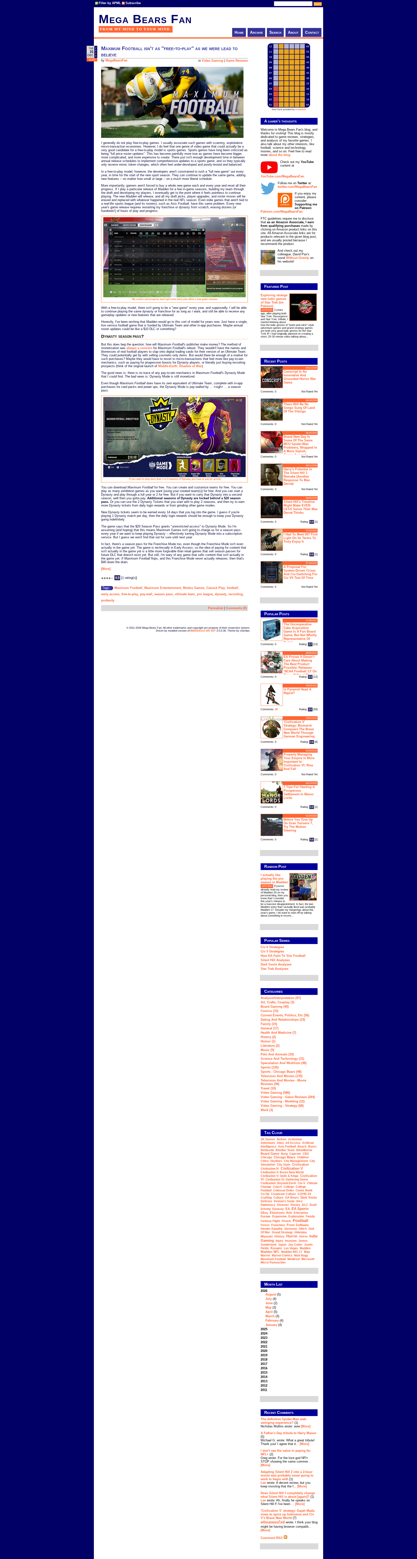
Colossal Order (283, 1190)
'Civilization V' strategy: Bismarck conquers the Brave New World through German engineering (299, 729)
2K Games (268, 1139)
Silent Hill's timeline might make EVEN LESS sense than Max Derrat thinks (301, 507)
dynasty (220, 594)
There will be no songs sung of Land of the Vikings (299, 407)
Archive (256, 32)
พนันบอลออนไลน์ (273, 1522)
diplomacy (268, 1205)
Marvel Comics (282, 1255)
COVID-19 (304, 1194)
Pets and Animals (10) (277, 1054)
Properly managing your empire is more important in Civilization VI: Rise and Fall (299, 762)
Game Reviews (237, 60)
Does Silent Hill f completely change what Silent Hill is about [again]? (288, 1494)
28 (276, 709)
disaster (283, 1205)
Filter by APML (110, 3)
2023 (264, 1338)
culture (278, 1197)
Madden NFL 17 (291, 1252)
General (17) (269, 1028)
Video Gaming (212, 60)
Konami (276, 1248)
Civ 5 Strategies (272, 951)
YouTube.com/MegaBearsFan (282, 176)
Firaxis (286, 1221)
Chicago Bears (284, 1157)
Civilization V (292, 1168)
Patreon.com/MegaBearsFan (282, 211)
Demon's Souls (284, 1201)
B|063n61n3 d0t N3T (203, 630)
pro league (205, 594)
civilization (300, 1164)
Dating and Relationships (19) (283, 1019)
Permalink (215, 608)
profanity (107, 600)
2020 (264, 1351)
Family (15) (269, 1024)
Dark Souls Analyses (276, 964)
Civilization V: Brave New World (282, 1172)
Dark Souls (308, 1197)
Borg (284, 1153)
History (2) (268, 1037)
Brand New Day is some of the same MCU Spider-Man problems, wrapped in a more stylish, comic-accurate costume (289, 445)
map (307, 1252)
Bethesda (267, 1150)
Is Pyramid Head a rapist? (297, 691)
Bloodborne (304, 1150)
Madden (305, 1248)
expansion (279, 1216)
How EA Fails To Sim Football (283, 956)
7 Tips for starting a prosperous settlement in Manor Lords (299, 792)
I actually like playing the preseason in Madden (274, 878)
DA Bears (292, 1197)
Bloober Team (285, 1150)
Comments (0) (236, 608)
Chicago (266, 1157)
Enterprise (301, 1213)
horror (292, 1236)
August (270, 1294)
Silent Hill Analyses (275, 960)
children (303, 1157)
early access (110, 594)
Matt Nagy (301, 1255)
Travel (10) (268, 1088)
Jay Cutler (295, 1244)
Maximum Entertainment (162, 588)
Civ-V (301, 1183)
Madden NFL (270, 1252)
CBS (306, 1153)
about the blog (279, 155)
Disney (295, 1205)
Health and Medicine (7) (278, 1032)
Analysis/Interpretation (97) (281, 998)
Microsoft (307, 1259)
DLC (305, 1205)
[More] (106, 569)
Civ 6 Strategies (272, 947)
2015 (264, 1372)
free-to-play (129, 594)
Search (275, 32)
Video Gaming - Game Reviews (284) (288, 1097)
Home (239, 32)
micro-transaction (273, 1262)
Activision (295, 1139)
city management (296, 1161)
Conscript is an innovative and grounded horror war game (300, 377)
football (232, 588)
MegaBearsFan (116, 60)
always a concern (139, 348)
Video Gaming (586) (275, 1092)
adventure (268, 1143)
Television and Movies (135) (281, 1076)
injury (279, 1240)
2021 (264, 1346)
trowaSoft (300, 109)
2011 (264, 1390)
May (268, 1307)
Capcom (295, 1153)
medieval (293, 1259)
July (268, 1299)
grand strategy (282, 1232)
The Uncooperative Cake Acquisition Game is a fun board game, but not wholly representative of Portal (300, 633)
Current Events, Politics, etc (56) (285, 1015)
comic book (304, 1190)
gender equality (272, 1228)
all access (292, 1143)
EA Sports (300, 1209)
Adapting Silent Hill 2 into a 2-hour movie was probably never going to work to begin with (287, 1475)
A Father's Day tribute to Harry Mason (288, 1433)
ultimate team (185, 594)
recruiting (235, 594)
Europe (266, 1216)
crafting (266, 1197)
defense (266, 1201)
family (310, 1216)
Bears (312, 1146)
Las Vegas (291, 1248)
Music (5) (267, 1050)
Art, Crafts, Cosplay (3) (277, 1002)
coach (277, 1186)
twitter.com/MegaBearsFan (297, 187)
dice (299, 1201)
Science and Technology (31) (282, 1058)
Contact (312, 32)
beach (302, 1146)
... (307, 336)
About (293, 32)
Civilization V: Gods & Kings (280, 1176)
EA (287, 1209)
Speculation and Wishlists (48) (283, 1063)
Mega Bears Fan (145, 19)
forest (265, 1225)
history (279, 1236)
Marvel (265, 1255)
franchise (278, 1225)
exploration (296, 1216)
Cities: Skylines (271, 1161)
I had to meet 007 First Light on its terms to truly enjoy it (301, 538)
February (272, 1320)
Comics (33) (269, 1011)
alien (280, 1143)
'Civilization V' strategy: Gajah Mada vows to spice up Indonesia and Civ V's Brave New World (287, 1514)
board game (270, 1153)
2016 (264, 1368)
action (281, 1139)
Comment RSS (272, 1538)
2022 (264, 1342)
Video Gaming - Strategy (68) (282, 1105)
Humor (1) (268, 1041)
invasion (291, 1240)
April (269, 1312)
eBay (264, 1213)
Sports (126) (269, 1067)
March (270, 1316)
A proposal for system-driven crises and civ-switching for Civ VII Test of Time (300, 572)
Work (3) (267, 1110)
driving (266, 1209)
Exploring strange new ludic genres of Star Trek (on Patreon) (274, 300)
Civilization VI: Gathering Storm (286, 1179)
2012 (264, 1385)
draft (313, 1205)
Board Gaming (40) (275, 1006)
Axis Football (287, 1146)
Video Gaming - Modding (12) (283, 1101)
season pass (163, 594)
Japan (282, 1244)
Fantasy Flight (270, 1221)
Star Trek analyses (274, 969)
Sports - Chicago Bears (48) (281, 1071)
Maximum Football (128, 588)
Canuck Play (215, 588)
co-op (265, 1194)
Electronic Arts (281, 1213)
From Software (298, 1225)
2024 (264, 1333)
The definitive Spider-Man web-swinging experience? (284, 1420)
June (269, 1303)
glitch (303, 1228)
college (289, 1186)
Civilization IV (270, 1168)
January (271, 1325)
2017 (264, 1364)
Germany (290, 1228)
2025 (264, 1329)
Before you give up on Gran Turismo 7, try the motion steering (298, 825)
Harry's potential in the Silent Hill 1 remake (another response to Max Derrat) (298, 476)
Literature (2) (270, 1045)
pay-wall (146, 594)
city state (283, 1164)
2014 (264, 1377)
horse (303, 1236)
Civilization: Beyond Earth (278, 1183)
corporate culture (283, 1194)
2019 (264, 1355)
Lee (263, 1483)
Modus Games (193, 588)
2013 (264, 1381)
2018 (264, 1359)
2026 (272, 1308)
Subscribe (133, 3)
